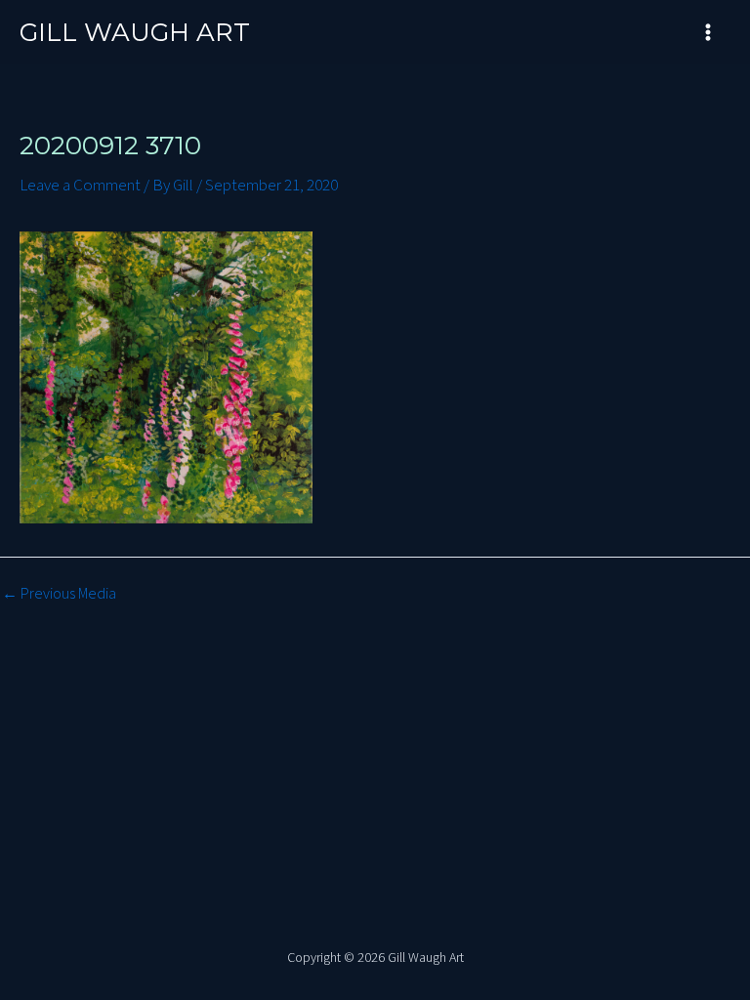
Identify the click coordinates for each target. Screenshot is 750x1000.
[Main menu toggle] (709, 32)
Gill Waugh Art (135, 32)
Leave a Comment (80, 185)
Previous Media (59, 594)
